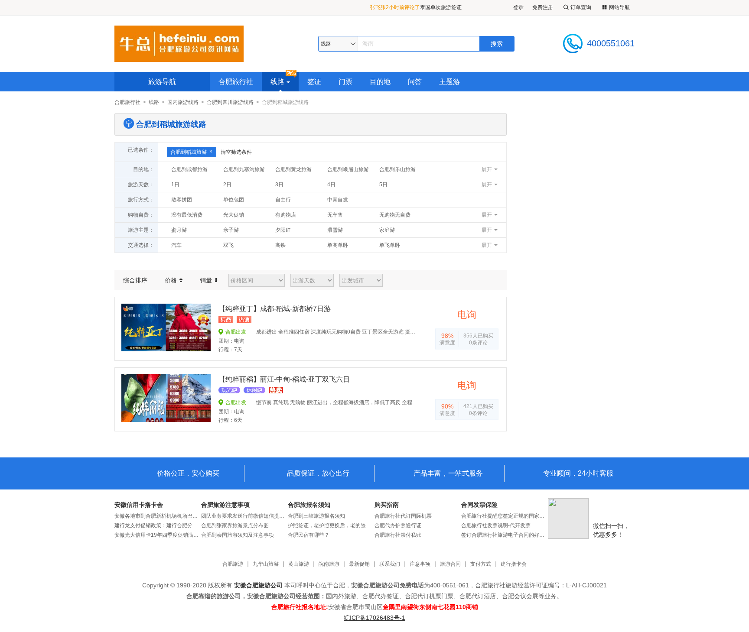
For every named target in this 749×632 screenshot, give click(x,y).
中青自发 (337, 200)
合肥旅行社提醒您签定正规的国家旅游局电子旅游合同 (504, 516)
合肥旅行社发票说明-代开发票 (496, 525)
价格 (172, 280)
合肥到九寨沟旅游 (244, 169)
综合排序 (135, 280)
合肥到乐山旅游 (397, 169)
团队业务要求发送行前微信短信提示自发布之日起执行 (244, 516)
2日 (227, 184)
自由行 (283, 200)
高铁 (280, 245)
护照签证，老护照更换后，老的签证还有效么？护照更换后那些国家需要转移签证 (331, 525)
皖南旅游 (329, 564)
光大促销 (233, 215)
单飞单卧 (389, 245)
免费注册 (542, 7)
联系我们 (389, 564)
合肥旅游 (232, 564)
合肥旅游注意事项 (225, 504)
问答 (415, 81)
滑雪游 (335, 230)
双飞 (228, 245)
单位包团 (233, 200)
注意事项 (420, 564)
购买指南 (386, 504)
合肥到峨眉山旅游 (348, 169)
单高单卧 (337, 245)
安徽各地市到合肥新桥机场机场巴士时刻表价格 (157, 516)
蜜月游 (179, 230)
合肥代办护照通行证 (397, 525)
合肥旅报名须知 (309, 504)
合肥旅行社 (235, 81)
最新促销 (359, 564)
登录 (518, 7)
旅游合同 (450, 564)
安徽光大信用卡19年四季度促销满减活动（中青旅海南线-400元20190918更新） (157, 535)
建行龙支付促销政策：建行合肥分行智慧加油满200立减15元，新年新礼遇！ (157, 525)
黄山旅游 (298, 564)
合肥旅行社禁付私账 (397, 535)
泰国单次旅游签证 (441, 5)
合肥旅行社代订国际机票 (403, 516)
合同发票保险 (479, 504)
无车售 (335, 215)
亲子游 (231, 230)
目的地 (380, 81)
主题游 (449, 81)
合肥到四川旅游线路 (230, 102)
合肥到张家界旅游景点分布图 (235, 525)
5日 (383, 184)
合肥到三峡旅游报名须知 (316, 516)
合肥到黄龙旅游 (293, 169)
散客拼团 (181, 200)
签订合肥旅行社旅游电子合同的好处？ (504, 535)
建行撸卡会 (514, 564)
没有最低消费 (186, 215)
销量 (207, 280)
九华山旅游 (266, 564)
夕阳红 (283, 230)
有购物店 (285, 215)
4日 (331, 184)
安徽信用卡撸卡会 (138, 504)
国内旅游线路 (183, 102)
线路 (277, 81)
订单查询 (580, 7)
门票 (345, 81)
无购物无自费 (394, 215)
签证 (314, 81)
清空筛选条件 (236, 152)
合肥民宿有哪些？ (308, 535)
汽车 (176, 245)
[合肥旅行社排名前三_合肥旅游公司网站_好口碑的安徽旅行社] (179, 43)
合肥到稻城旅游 (188, 152)
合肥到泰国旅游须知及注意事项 (237, 535)
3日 (279, 184)
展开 (487, 169)
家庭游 (387, 230)
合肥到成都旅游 (189, 169)
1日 (175, 184)
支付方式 (480, 564)
